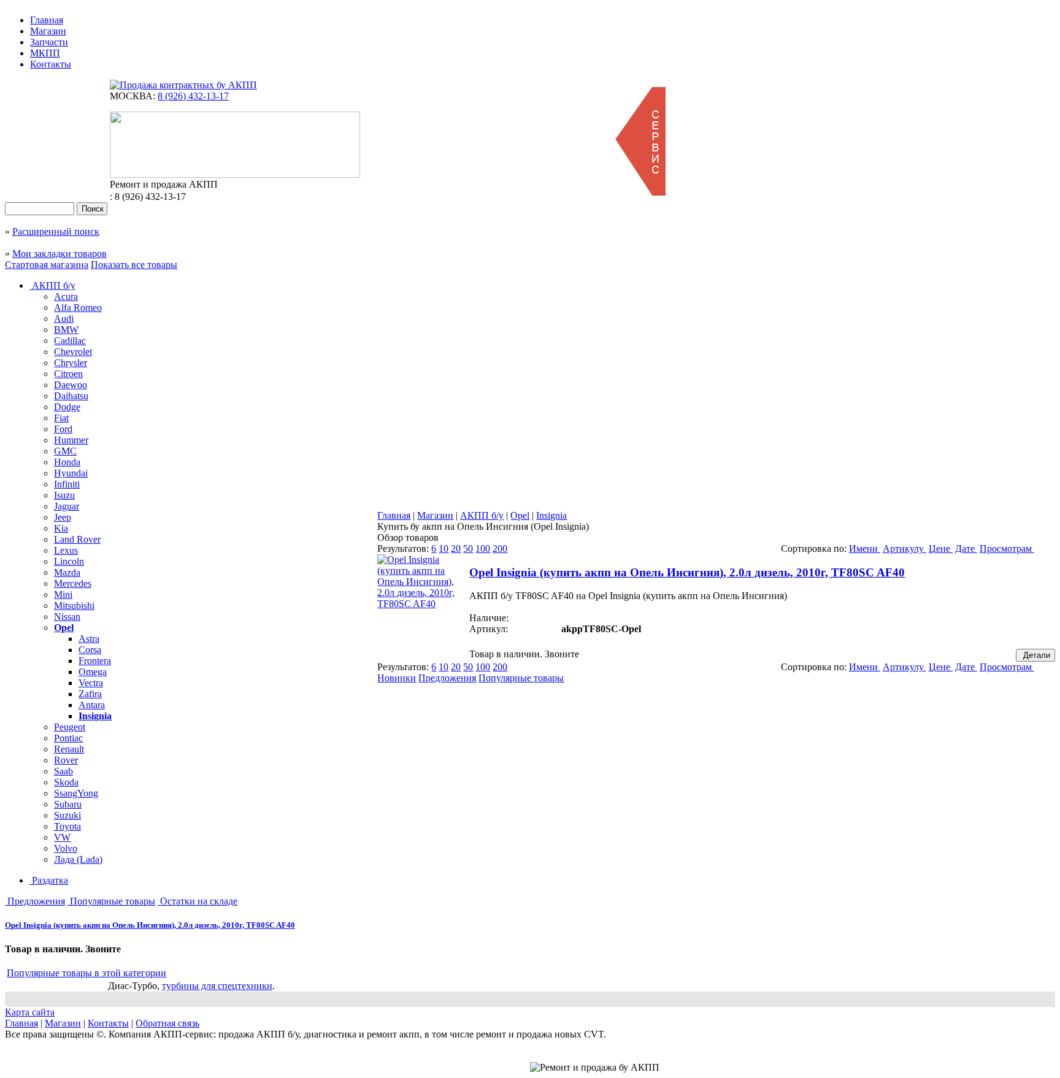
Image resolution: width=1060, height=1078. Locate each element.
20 (456, 548)
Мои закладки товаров (59, 253)
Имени (864, 548)
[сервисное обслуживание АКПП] (640, 192)
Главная (46, 20)
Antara (92, 705)
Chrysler (70, 362)
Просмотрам (1007, 548)
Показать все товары (134, 264)
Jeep (62, 517)
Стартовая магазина (46, 264)
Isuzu (64, 495)
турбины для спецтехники (217, 986)
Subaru (68, 804)
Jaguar (66, 506)
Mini (63, 594)
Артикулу (904, 548)
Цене (941, 548)
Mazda (67, 572)
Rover (66, 760)
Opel (64, 627)
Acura (66, 296)
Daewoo (70, 385)
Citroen (68, 374)
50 (468, 548)
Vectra (91, 683)
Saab (63, 771)
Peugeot (69, 727)
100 (482, 548)
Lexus (66, 550)
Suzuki (67, 815)
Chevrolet (73, 351)
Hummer (71, 440)
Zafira (90, 694)
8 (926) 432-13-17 (193, 96)
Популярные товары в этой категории (86, 973)
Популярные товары (111, 901)
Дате (966, 548)
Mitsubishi (74, 605)
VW (62, 837)
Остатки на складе (197, 901)
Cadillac (70, 340)
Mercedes (72, 583)
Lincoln (69, 561)
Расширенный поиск (55, 231)
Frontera (95, 661)
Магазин (48, 31)
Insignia (95, 716)
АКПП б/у (52, 285)
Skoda (66, 782)
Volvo (65, 848)
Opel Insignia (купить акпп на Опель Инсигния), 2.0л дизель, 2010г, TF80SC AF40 (150, 925)
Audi (64, 318)
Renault (69, 749)
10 (443, 548)
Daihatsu (71, 396)
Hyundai (71, 473)
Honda (67, 462)
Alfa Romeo (78, 307)
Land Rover (77, 539)
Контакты (50, 64)
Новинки (396, 678)
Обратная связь (167, 1023)
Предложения (35, 901)
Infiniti (67, 484)
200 (500, 548)
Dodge (67, 407)
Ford (63, 429)
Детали (1035, 655)
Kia (61, 528)
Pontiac (68, 738)
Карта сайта (30, 1012)
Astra (89, 638)
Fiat (61, 418)
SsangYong (76, 793)
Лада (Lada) (78, 859)
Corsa (90, 649)
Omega (93, 672)
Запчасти (49, 42)
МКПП (45, 53)
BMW (66, 329)
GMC (65, 451)
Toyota (67, 826)
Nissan (67, 616)
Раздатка (48, 880)
